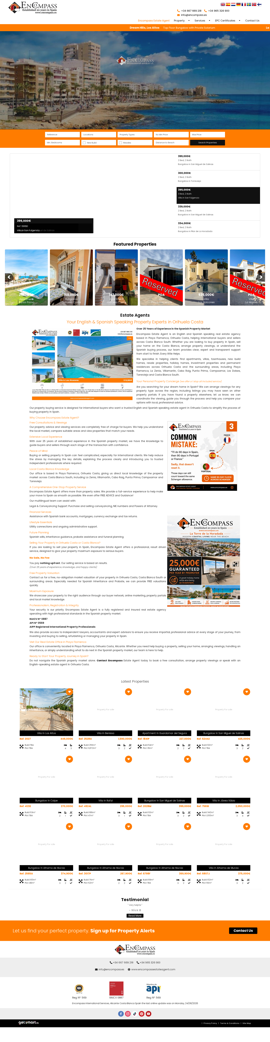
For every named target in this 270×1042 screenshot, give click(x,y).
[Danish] (259, 4)
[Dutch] (233, 4)
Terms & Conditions (229, 1023)
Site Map (247, 1023)
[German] (238, 4)
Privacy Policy (210, 1023)
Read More (135, 915)
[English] (223, 4)
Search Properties (207, 142)
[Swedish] (249, 4)
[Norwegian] (254, 4)
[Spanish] (228, 4)
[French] (243, 4)
